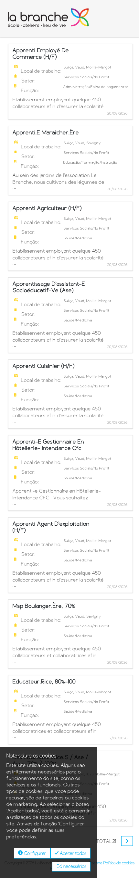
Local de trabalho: (41, 71)
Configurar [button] (34, 853)
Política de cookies (118, 863)
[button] (127, 841)
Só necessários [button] (71, 866)
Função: (30, 91)
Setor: (28, 81)
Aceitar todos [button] (72, 853)
